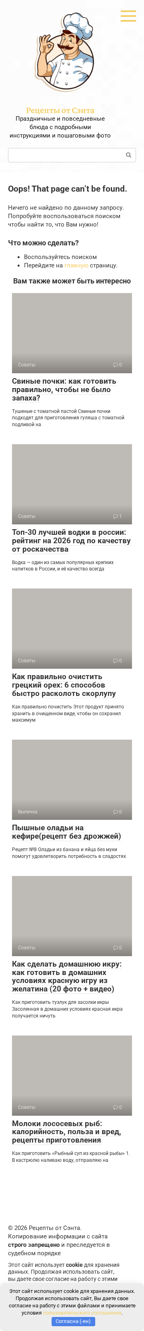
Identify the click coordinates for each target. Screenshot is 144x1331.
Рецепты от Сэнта (60, 110)
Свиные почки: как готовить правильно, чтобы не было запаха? (64, 389)
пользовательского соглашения (82, 1313)
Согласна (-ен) (73, 1321)
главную (76, 265)
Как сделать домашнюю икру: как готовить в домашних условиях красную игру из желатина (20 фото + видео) (67, 976)
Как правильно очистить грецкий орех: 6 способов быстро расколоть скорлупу (64, 685)
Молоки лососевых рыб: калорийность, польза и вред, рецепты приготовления (66, 1132)
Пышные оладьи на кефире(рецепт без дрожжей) (66, 832)
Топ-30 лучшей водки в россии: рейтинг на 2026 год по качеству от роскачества (71, 541)
